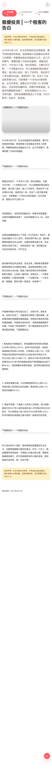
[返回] (4, 4)
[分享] (47, 4)
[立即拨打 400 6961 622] (47, 756)
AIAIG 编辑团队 (43, 13)
